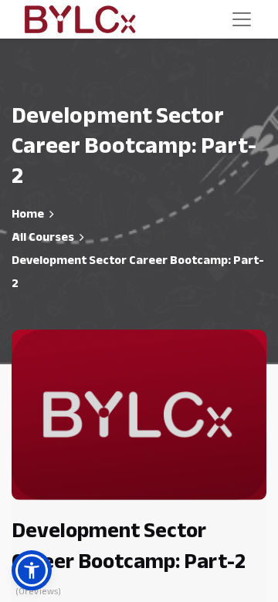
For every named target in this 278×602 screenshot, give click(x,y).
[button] (31, 570)
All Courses (43, 237)
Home (28, 213)
